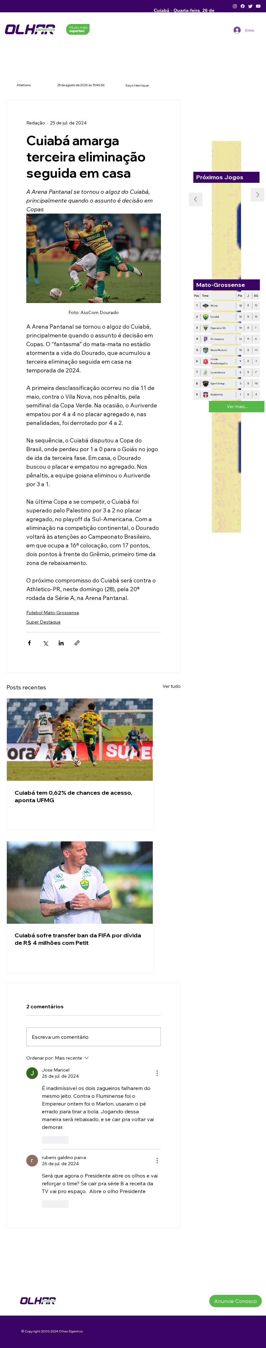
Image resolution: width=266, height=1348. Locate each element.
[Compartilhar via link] (77, 643)
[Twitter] (250, 6)
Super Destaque (43, 622)
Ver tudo (172, 686)
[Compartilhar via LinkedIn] (61, 643)
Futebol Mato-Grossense (52, 612)
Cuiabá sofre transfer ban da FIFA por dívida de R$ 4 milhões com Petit (78, 939)
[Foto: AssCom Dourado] (80, 739)
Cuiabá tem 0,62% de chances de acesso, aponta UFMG (73, 796)
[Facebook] (242, 6)
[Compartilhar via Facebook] (29, 643)
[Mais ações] (157, 1073)
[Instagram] (234, 6)
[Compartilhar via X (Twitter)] (45, 643)
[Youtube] (258, 6)
